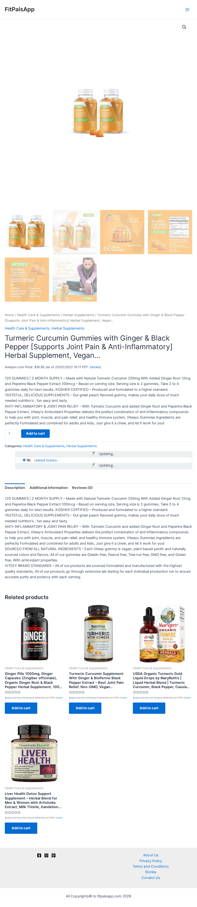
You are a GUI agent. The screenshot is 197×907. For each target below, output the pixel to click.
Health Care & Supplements (38, 315)
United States (45, 460)
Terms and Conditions (151, 866)
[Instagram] (46, 855)
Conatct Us (151, 878)
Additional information (49, 488)
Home (9, 315)
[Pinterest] (53, 855)
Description (15, 488)
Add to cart (35, 433)
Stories (150, 872)
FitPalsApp (20, 9)
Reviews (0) (82, 488)
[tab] (15, 488)
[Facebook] (39, 855)
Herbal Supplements (78, 315)
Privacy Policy (151, 861)
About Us (151, 855)
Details (95, 367)
